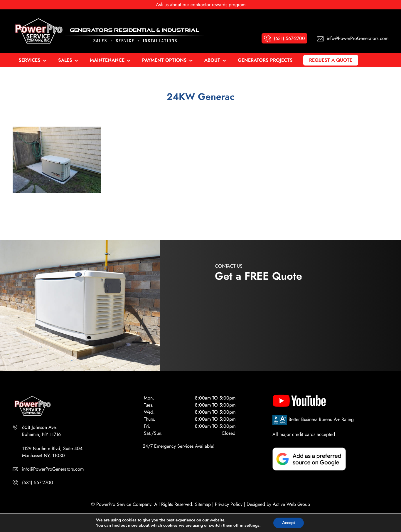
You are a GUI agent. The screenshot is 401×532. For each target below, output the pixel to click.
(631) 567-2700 (37, 482)
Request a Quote (330, 60)
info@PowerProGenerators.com (53, 469)
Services (29, 60)
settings (252, 525)
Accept (288, 523)
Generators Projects (265, 60)
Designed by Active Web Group (278, 504)
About (212, 60)
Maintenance (107, 60)
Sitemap (203, 504)
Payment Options (164, 60)
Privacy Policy (228, 504)
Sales (65, 60)
